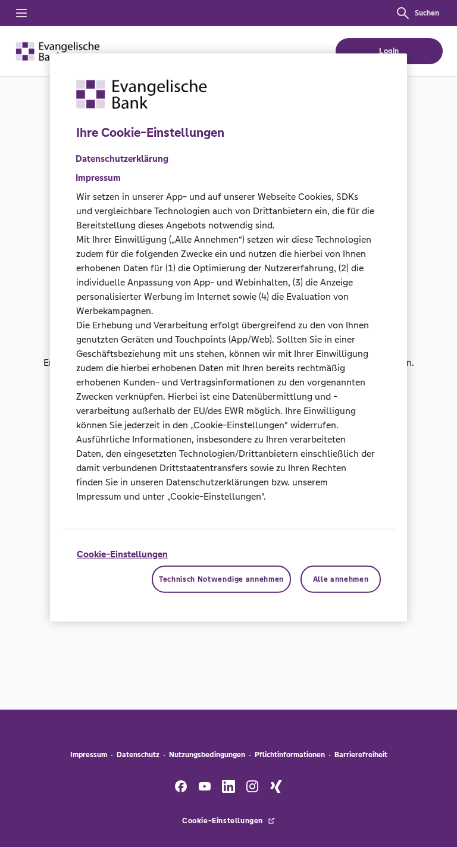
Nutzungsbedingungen (207, 755)
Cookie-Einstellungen (122, 554)
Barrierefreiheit (360, 755)
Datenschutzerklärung (122, 158)
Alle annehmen (340, 579)
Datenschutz (138, 755)
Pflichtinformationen (290, 755)
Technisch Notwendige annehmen (221, 579)
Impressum (88, 755)
